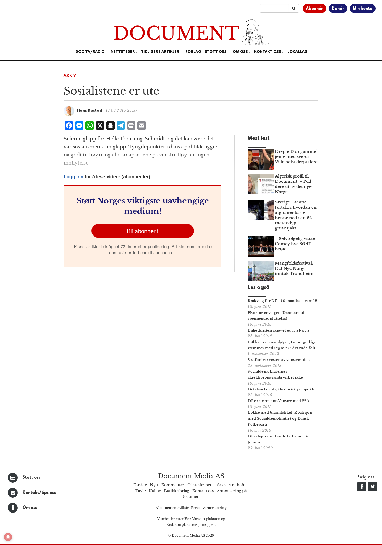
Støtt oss (31, 477)
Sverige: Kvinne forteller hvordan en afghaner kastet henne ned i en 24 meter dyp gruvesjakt (296, 215)
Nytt (154, 485)
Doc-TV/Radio (90, 52)
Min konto (362, 8)
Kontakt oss (267, 52)
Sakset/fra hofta (232, 485)
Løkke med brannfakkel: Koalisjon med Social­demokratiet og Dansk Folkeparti (280, 418)
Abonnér (314, 8)
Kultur (155, 491)
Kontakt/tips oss (39, 492)
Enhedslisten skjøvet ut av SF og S (279, 330)
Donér (338, 8)
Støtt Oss (216, 52)
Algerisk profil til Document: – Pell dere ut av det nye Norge (293, 184)
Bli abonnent (142, 231)
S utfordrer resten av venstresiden (279, 360)
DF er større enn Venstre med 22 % (278, 401)
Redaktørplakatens (181, 525)
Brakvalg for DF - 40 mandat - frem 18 (282, 301)
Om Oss (240, 52)
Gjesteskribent (200, 485)
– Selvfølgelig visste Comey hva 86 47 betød (295, 243)
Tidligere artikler (160, 52)
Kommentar (172, 485)
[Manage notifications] (8, 537)
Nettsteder (123, 52)
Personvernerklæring (208, 508)
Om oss (30, 507)
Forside (140, 485)
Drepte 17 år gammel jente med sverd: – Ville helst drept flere (296, 156)
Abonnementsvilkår (172, 508)
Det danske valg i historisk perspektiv (282, 389)
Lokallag (297, 52)
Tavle (140, 491)
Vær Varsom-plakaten (202, 519)
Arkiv (70, 76)
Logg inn (73, 176)
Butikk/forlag (176, 491)
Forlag (193, 52)
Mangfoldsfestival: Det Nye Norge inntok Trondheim (294, 268)
